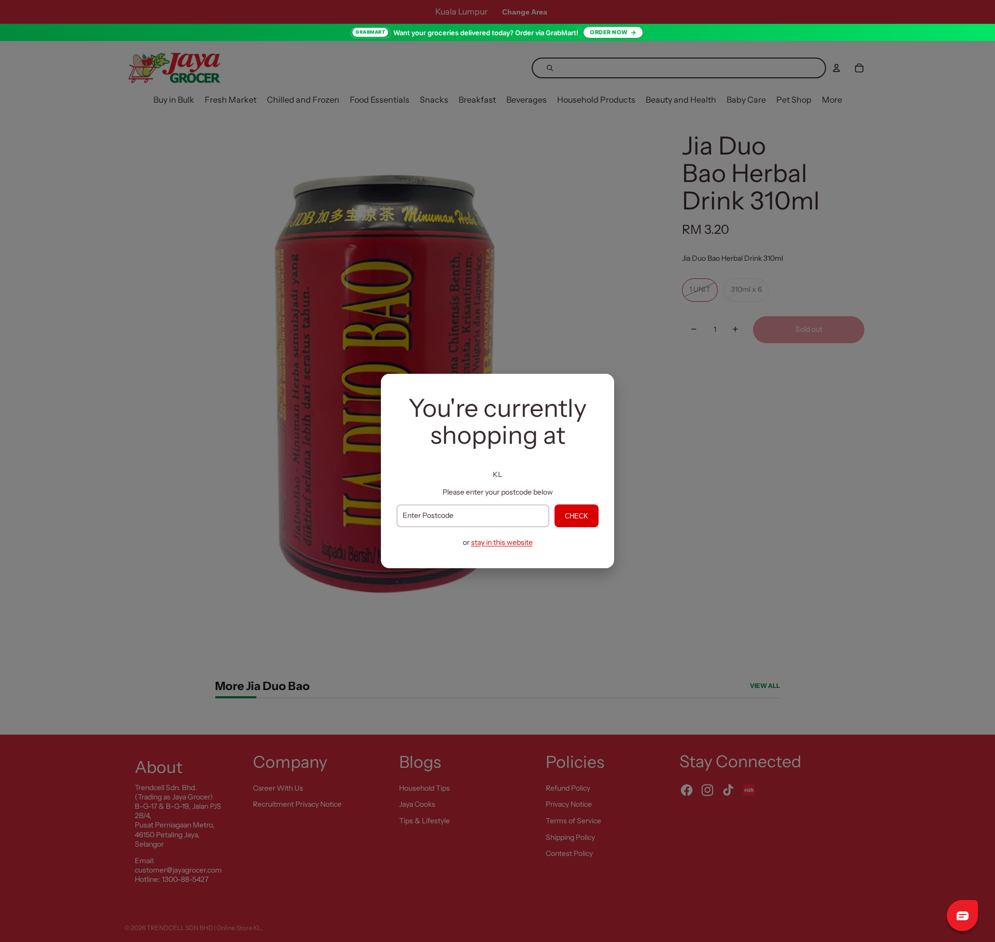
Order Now (609, 32)
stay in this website (502, 542)
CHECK (576, 516)
